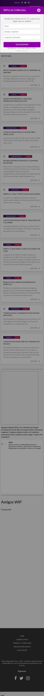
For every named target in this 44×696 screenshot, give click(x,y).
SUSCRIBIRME (22, 44)
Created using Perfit (22, 51)
